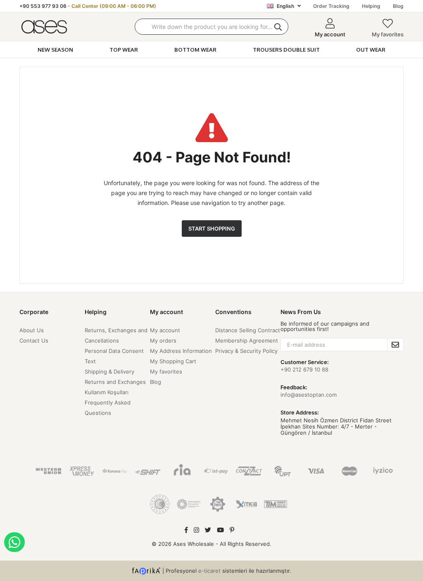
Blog (398, 6)
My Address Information (181, 351)
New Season (55, 49)
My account (165, 330)
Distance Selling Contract (247, 330)
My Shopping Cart (173, 361)
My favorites (388, 34)
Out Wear (370, 49)
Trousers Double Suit (286, 49)
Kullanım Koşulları (106, 392)
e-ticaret (209, 570)
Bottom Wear (195, 49)
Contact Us (33, 340)
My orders (163, 340)
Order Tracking (331, 6)
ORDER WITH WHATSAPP (14, 542)
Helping (371, 6)
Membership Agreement (246, 340)
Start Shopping (211, 228)
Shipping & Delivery (109, 371)
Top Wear (123, 49)
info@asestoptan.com (308, 394)
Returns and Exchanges (115, 382)
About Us (31, 330)
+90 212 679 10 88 (304, 369)
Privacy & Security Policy (246, 351)
